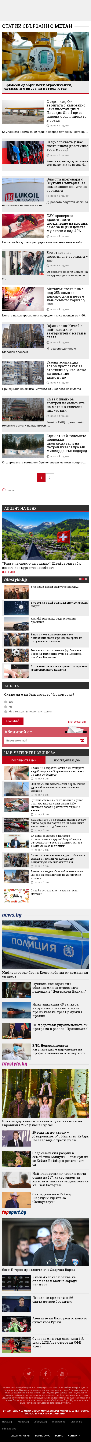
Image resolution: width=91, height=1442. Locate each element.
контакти (74, 1435)
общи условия (20, 1435)
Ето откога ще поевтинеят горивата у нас (67, 256)
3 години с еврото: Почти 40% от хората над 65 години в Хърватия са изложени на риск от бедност (58, 771)
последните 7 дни (23, 760)
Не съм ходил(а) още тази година (30, 711)
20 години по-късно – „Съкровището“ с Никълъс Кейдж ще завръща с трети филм (60, 1136)
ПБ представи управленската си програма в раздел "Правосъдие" (60, 1027)
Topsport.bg (58, 1421)
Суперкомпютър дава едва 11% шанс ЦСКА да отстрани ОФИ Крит (58, 1342)
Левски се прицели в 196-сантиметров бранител (53, 1299)
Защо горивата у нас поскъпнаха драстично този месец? (67, 145)
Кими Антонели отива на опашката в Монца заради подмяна (54, 1281)
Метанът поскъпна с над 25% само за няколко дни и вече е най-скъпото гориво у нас (66, 296)
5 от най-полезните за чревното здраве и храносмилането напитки (59, 667)
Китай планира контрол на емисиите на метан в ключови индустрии (66, 404)
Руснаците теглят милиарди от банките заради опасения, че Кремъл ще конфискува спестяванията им (58, 858)
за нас (59, 1435)
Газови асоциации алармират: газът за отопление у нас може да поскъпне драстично (66, 369)
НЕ (10, 706)
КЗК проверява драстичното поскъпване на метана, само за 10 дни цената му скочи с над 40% (67, 223)
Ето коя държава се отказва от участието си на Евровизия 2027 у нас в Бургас (42, 1123)
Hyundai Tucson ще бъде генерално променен (54, 620)
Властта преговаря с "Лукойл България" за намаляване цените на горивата (67, 184)
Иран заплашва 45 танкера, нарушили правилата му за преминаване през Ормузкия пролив (57, 1010)
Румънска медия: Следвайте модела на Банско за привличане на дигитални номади (57, 875)
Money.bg (23, 1421)
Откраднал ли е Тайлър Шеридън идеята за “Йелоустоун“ (52, 1198)
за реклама (42, 1435)
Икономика (8, 572)
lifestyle (15, 580)
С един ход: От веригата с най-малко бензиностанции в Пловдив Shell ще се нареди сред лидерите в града (66, 111)
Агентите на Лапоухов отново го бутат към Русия (59, 1320)
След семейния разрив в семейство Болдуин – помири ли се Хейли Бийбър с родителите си (60, 1158)
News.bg (7, 1421)
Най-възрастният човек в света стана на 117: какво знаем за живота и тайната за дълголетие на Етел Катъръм (60, 1179)
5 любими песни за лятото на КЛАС (55, 586)
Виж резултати (77, 721)
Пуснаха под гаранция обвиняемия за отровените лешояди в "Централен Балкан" (59, 987)
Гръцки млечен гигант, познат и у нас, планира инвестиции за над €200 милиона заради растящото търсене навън (57, 805)
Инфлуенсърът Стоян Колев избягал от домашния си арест (45, 974)
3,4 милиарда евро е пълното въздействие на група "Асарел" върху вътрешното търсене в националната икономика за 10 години (56, 841)
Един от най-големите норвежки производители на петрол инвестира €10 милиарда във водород (67, 443)
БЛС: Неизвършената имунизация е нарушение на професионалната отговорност (58, 1049)
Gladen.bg (76, 1421)
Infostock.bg (9, 1428)
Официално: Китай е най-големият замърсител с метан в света (66, 331)
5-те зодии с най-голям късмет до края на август (59, 604)
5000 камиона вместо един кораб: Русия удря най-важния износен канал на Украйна (58, 787)
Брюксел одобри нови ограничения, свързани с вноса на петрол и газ (38, 87)
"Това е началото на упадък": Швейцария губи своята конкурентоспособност (41, 565)
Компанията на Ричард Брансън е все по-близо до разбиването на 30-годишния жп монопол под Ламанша (59, 823)
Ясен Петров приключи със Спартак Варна (38, 1269)
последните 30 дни (67, 760)
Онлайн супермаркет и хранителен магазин (54, 892)
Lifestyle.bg (40, 1421)
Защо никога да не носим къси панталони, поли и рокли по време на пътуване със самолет (56, 638)
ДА (11, 701)
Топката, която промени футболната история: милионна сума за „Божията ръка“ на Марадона (56, 654)
